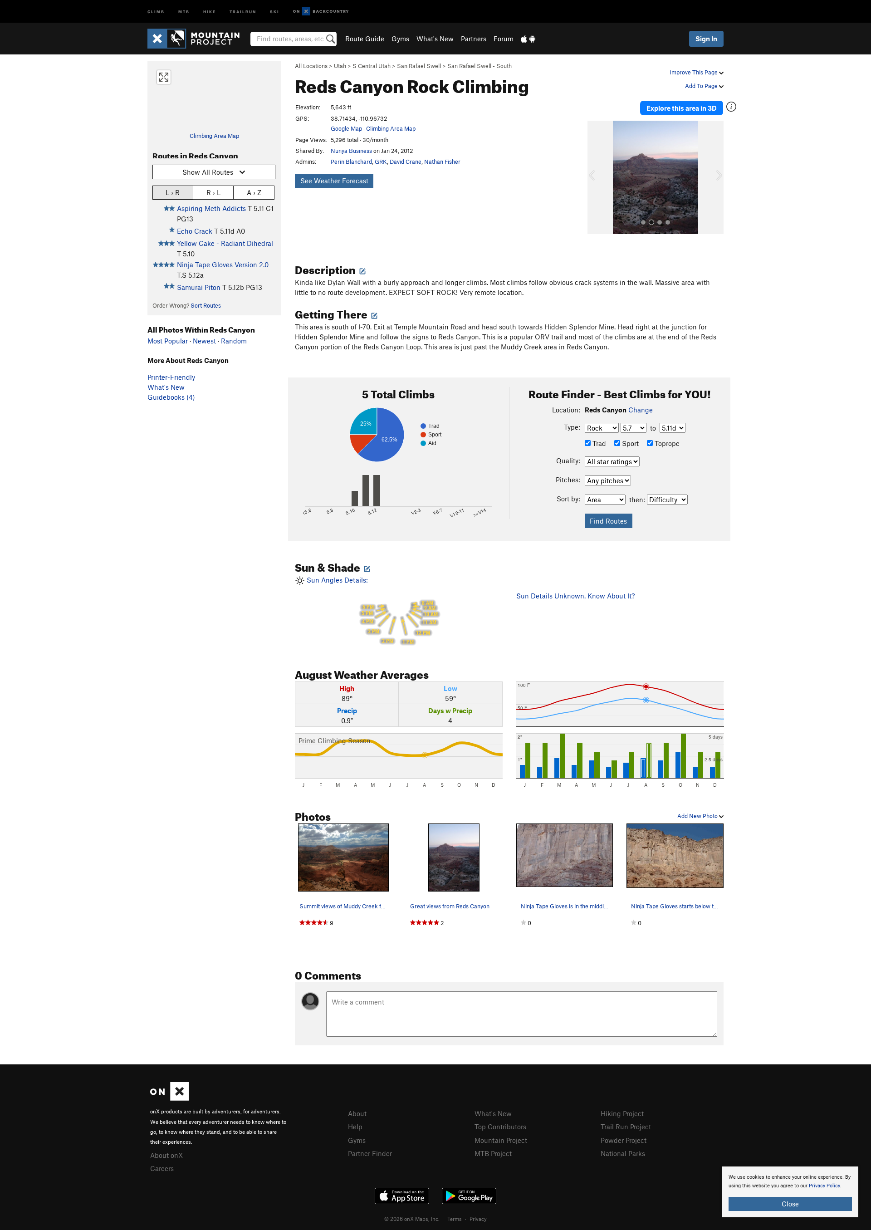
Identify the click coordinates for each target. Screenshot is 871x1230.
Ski (274, 11)
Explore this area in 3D (681, 108)
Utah (340, 65)
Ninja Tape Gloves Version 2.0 (223, 264)
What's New (435, 38)
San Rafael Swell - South (479, 65)
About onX (166, 1155)
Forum (504, 38)
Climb (156, 11)
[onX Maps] (169, 1098)
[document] (790, 1192)
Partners (473, 38)
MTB (184, 11)
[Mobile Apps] (528, 38)
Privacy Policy (824, 1186)
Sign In (706, 38)
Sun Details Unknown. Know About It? (575, 596)
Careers (162, 1168)
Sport (629, 443)
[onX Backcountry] (321, 11)
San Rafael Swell (419, 65)
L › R (173, 192)
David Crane (405, 161)
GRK (381, 161)
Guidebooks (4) (171, 397)
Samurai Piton (198, 287)
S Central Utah (371, 65)
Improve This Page (694, 72)
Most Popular (167, 341)
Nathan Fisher (442, 161)
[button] (596, 177)
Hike (209, 11)
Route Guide (364, 38)
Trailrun (243, 11)
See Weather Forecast (334, 180)
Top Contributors (500, 1126)
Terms (454, 1218)
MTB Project (493, 1153)
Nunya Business (351, 150)
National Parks (623, 1153)
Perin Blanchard (351, 161)
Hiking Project (622, 1113)
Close (790, 1204)
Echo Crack (194, 231)
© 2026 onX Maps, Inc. (412, 1218)
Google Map (346, 128)
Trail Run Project (626, 1126)
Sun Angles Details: (371, 610)
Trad (598, 443)
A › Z (254, 192)
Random (234, 341)
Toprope (666, 443)
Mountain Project (501, 1140)
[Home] (198, 39)
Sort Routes (206, 305)
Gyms (400, 38)
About (357, 1113)
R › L (213, 192)
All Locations (311, 65)
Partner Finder (370, 1153)
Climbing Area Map (214, 135)
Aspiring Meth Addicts (211, 208)
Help (355, 1126)
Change (640, 410)
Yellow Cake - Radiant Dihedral (225, 243)
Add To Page (702, 85)
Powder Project (623, 1140)
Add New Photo (698, 815)
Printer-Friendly (171, 377)
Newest (204, 341)
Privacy (478, 1218)
